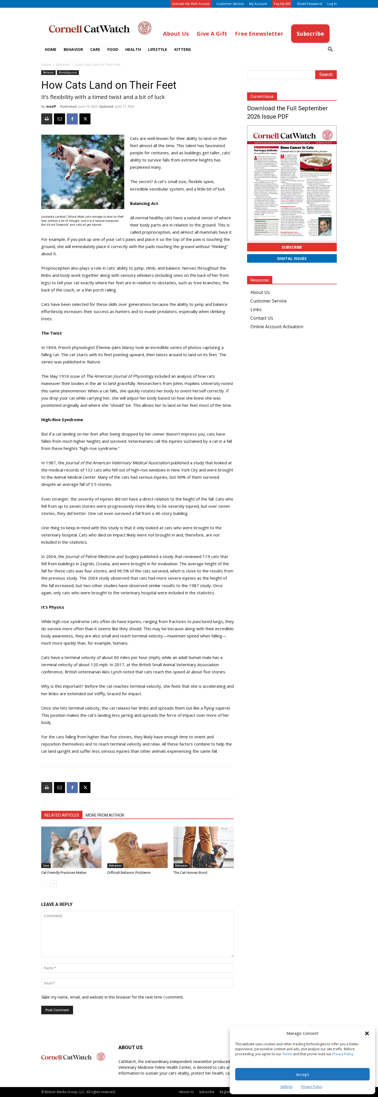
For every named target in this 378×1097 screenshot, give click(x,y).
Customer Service (230, 3)
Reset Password (309, 3)
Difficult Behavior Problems (129, 873)
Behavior (73, 49)
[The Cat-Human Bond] (204, 847)
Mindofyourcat (68, 72)
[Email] (59, 118)
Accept (302, 1074)
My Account (258, 3)
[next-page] (53, 883)
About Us (260, 292)
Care (95, 49)
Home (50, 49)
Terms (287, 1054)
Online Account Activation (276, 327)
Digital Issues (292, 258)
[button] (367, 1033)
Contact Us (261, 318)
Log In (332, 3)
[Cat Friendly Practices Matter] (71, 847)
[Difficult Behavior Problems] (137, 847)
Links (256, 309)
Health (133, 49)
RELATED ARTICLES (62, 815)
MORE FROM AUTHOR (105, 815)
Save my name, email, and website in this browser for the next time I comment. (112, 997)
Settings (286, 1086)
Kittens (182, 49)
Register (226, 1092)
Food (112, 49)
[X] (84, 118)
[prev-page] (44, 883)
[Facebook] (72, 118)
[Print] (46, 118)
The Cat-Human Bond (190, 873)
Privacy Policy (342, 1054)
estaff (51, 106)
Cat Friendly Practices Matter (63, 873)
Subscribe (292, 247)
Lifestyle (157, 49)
